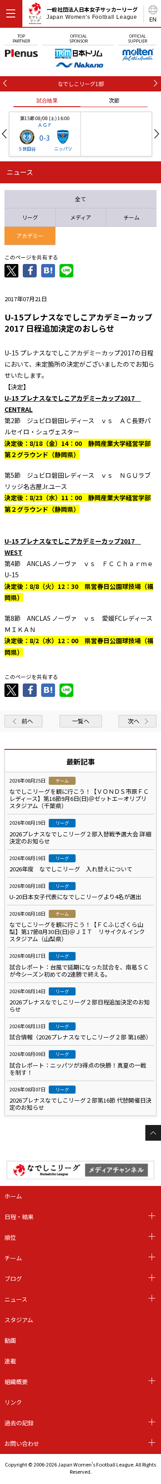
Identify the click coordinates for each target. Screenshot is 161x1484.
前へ (27, 721)
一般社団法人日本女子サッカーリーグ (92, 13)
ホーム (13, 1196)
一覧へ (80, 721)
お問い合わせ (21, 1443)
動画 (10, 1340)
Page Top (153, 1133)
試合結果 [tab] (47, 100)
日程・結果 (19, 1216)
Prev (4, 133)
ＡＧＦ (45, 124)
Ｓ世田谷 (27, 148)
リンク (13, 1402)
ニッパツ (63, 148)
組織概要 (16, 1381)
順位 (10, 1237)
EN (153, 19)
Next (156, 133)
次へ (134, 721)
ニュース (15, 1299)
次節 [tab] (114, 100)
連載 (10, 1361)
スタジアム (18, 1319)
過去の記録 (19, 1423)
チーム (13, 1258)
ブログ (13, 1278)
